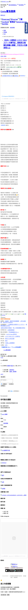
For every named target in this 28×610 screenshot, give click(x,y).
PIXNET (6, 575)
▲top (2, 374)
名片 (4, 34)
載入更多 (3, 376)
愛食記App (15, 566)
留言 (12, 365)
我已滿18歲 (3, 594)
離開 (8, 594)
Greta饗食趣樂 (8, 11)
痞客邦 (9, 365)
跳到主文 (3, 15)
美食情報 (12, 27)
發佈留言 (3, 385)
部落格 (5, 32)
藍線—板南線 (12, 371)
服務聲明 (16, 577)
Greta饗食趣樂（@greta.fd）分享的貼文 (11, 98)
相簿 (4, 30)
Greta (2, 357)
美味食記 (11, 369)
